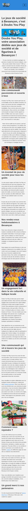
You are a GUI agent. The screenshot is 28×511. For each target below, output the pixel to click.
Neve (7, 506)
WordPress (19, 506)
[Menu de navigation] (24, 5)
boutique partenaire (9, 384)
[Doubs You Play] (6, 5)
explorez (9, 449)
